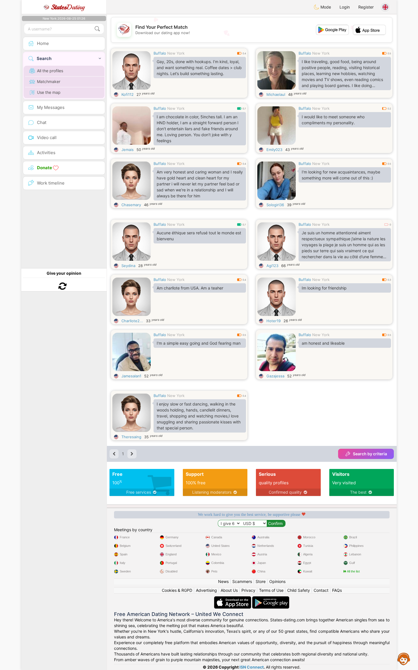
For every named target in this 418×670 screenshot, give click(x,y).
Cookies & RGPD (177, 590)
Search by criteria (370, 453)
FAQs (337, 590)
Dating (67, 7)
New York (176, 53)
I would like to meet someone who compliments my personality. (333, 119)
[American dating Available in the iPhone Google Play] (270, 599)
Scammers (242, 581)
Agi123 (272, 265)
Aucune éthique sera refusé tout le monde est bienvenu (199, 235)
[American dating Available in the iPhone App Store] (233, 599)
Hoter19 (273, 321)
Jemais (127, 149)
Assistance (403, 659)
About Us (229, 590)
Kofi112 (127, 94)
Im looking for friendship (324, 288)
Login (345, 7)
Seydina (128, 265)
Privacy (248, 590)
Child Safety (298, 590)
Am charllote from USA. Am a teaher (190, 288)
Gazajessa (275, 376)
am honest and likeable (323, 343)
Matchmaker (48, 81)
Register (366, 7)
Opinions (277, 581)
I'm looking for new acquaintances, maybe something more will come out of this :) (341, 174)
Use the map (49, 92)
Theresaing (131, 437)
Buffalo (160, 53)
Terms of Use (271, 590)
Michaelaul (275, 94)
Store (261, 581)
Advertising (206, 590)
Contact (321, 590)
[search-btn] (97, 29)
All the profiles (50, 70)
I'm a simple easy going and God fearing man (199, 343)
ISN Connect (251, 667)
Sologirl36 (275, 204)
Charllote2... (132, 321)
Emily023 (274, 149)
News (223, 581)
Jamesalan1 (131, 376)
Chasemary (131, 204)
